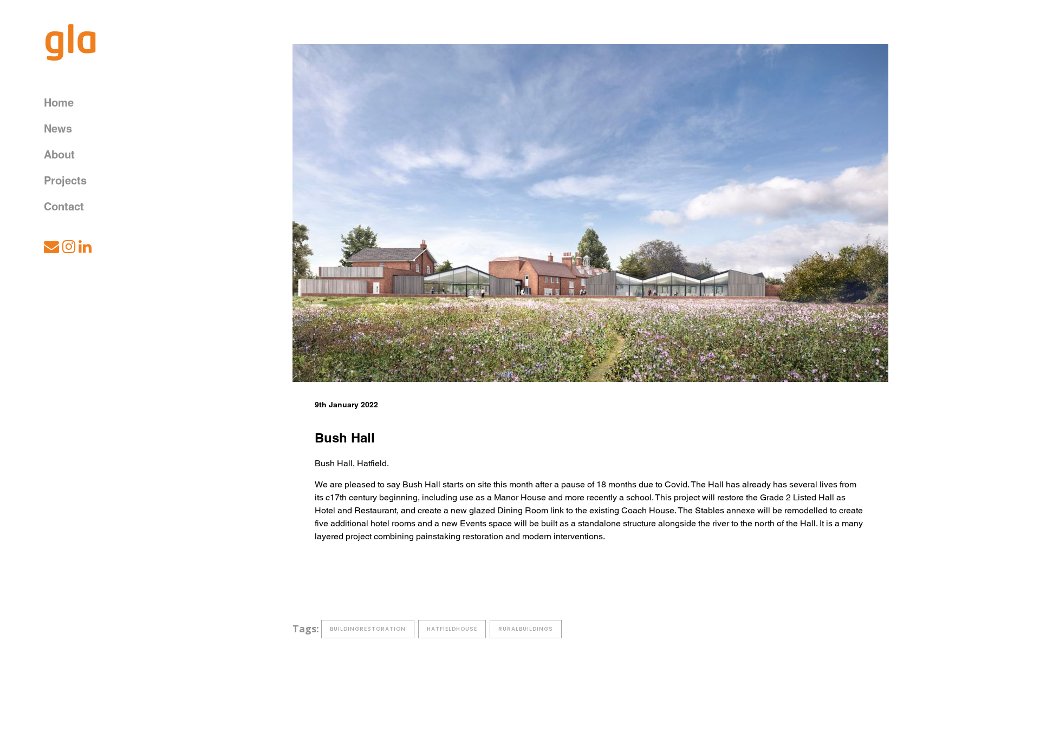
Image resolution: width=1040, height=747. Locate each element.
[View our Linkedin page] (87, 249)
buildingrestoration (368, 629)
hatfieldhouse (452, 629)
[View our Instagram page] (69, 249)
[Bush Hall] (590, 213)
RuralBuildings (525, 629)
